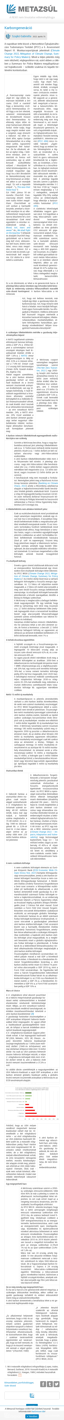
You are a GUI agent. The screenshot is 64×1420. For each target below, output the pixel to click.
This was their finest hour (18, 188)
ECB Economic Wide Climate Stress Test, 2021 (36, 871)
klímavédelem (10, 1382)
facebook (43, 1384)
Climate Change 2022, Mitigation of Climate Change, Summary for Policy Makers (32, 54)
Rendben (33, 1416)
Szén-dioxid (10, 1385)
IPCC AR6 (43, 141)
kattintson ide (38, 1411)
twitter (57, 1384)
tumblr (50, 1384)
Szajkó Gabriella (21, 36)
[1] (32, 1013)
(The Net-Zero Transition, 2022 (47, 369)
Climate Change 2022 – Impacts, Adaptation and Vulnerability (44, 834)
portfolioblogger (25, 1382)
